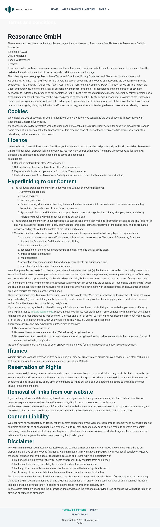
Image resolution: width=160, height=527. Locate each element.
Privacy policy (80, 514)
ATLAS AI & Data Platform (78, 9)
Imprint (94, 510)
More (102, 9)
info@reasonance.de (42, 311)
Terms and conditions (74, 510)
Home (54, 9)
